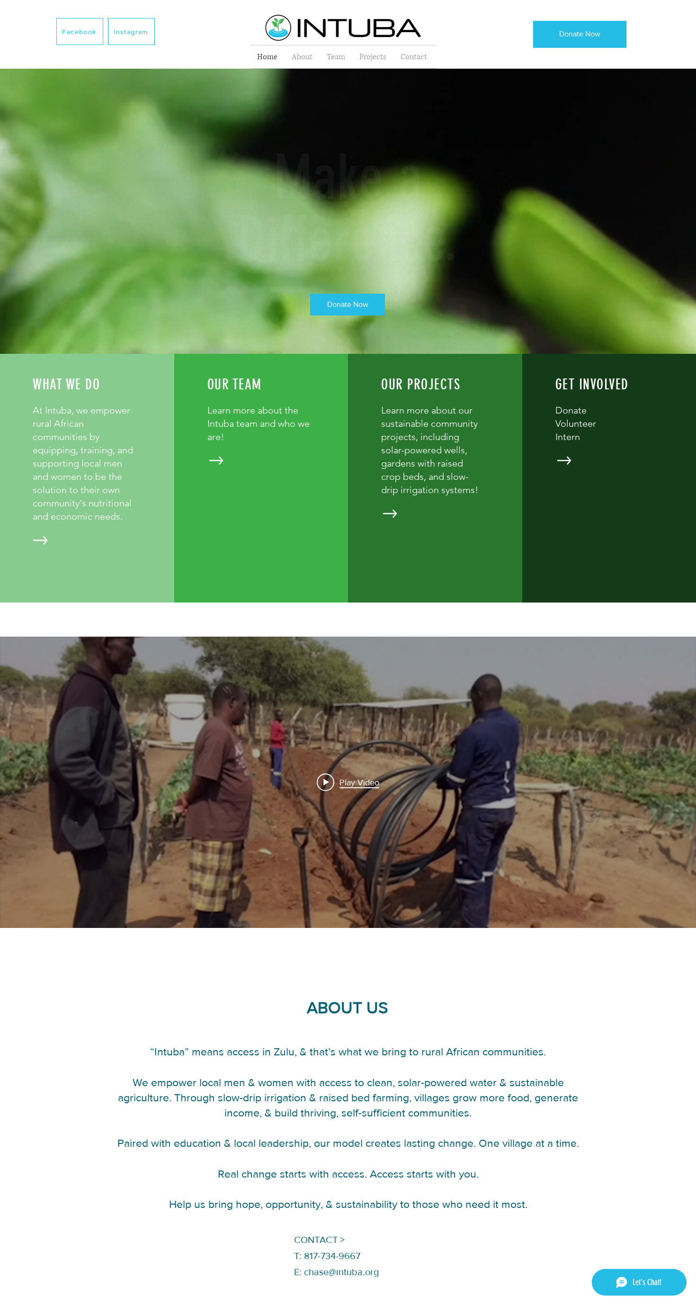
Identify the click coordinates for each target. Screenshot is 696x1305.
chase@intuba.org (341, 1272)
